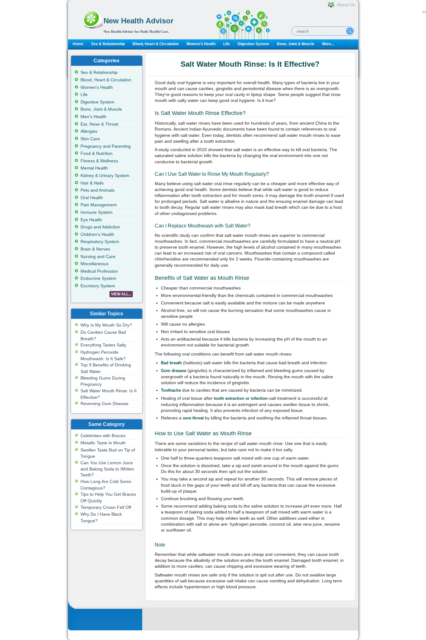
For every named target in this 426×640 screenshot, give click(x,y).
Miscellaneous (94, 263)
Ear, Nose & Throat (99, 124)
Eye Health (91, 219)
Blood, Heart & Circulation (156, 44)
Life (226, 44)
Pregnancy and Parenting (105, 146)
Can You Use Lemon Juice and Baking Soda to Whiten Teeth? (107, 468)
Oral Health (91, 197)
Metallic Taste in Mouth (103, 442)
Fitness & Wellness (99, 160)
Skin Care (90, 138)
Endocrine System (98, 278)
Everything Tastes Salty (103, 344)
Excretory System (97, 285)
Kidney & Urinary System (104, 175)
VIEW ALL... (121, 294)
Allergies (88, 131)
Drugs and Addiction (100, 226)
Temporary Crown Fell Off (105, 507)
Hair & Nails (92, 182)
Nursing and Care (97, 256)
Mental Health (94, 167)
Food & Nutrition (96, 153)
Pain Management (98, 204)
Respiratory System (99, 241)
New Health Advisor (138, 21)
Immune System (96, 212)
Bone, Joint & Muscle (295, 44)
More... (328, 44)
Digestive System (253, 44)
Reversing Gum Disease (104, 403)
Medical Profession (99, 271)
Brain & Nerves (95, 248)
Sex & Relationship (108, 44)
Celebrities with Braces (102, 435)
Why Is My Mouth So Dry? (106, 324)
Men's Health (93, 116)
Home (78, 44)
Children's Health (97, 234)
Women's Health (200, 44)
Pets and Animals (97, 190)
